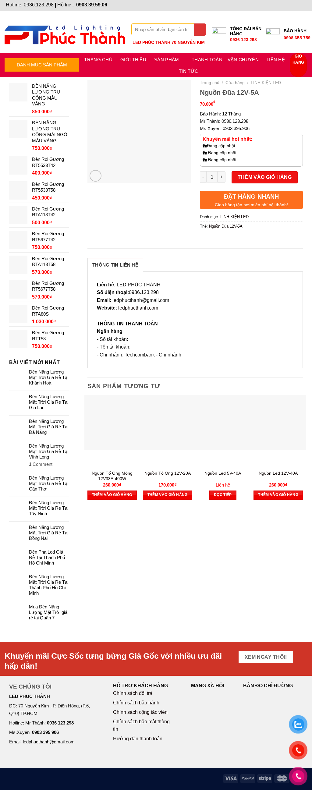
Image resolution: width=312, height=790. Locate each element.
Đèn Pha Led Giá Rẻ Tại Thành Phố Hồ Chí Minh (47, 557)
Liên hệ (276, 59)
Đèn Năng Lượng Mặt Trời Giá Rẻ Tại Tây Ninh (48, 508)
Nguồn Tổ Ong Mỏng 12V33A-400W (112, 476)
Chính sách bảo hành (136, 702)
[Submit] (200, 29)
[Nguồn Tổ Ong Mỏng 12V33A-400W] (112, 423)
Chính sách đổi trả (132, 693)
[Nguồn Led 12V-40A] (278, 423)
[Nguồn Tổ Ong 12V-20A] (167, 423)
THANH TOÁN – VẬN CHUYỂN (225, 59)
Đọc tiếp (223, 495)
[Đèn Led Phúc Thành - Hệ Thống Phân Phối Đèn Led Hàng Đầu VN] (65, 32)
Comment (40, 464)
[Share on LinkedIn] (249, 240)
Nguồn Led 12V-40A (278, 473)
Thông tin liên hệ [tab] (115, 264)
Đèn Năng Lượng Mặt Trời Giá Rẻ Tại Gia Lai (48, 402)
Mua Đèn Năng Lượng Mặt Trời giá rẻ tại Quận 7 (48, 612)
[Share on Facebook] (205, 240)
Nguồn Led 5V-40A (222, 473)
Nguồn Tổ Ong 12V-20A (167, 473)
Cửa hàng (235, 82)
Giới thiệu (133, 59)
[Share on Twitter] (216, 240)
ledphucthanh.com (138, 307)
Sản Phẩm (166, 59)
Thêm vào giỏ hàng (265, 177)
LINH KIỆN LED (266, 82)
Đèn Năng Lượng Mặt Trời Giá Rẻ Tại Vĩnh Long (48, 451)
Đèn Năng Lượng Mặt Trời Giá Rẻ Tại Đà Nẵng (48, 427)
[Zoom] (95, 176)
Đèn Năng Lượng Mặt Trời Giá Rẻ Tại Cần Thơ (48, 483)
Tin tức (188, 71)
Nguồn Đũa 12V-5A (226, 226)
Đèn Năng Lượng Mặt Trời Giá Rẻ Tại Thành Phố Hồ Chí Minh (48, 585)
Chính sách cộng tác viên (140, 712)
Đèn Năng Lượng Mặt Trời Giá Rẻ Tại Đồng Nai (48, 533)
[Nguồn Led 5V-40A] (223, 423)
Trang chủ (98, 59)
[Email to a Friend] (227, 240)
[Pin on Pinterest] (238, 240)
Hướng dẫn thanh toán (137, 738)
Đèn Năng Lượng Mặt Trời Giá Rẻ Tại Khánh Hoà (48, 377)
